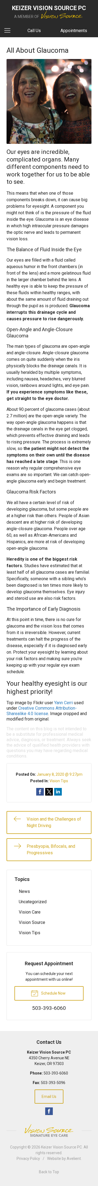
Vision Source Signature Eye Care (49, 1130)
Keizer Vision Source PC (61, 1147)
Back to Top (49, 1172)
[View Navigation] (9, 30)
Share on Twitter (49, 792)
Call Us (34, 30)
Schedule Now (53, 993)
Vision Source (32, 922)
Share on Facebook (40, 792)
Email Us (49, 1096)
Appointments (73, 30)
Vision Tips (59, 781)
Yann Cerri (63, 702)
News (24, 891)
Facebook (49, 1111)
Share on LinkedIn (58, 792)
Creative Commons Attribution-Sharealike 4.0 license (42, 711)
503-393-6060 (56, 1073)
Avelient (74, 1158)
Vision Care (30, 912)
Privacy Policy (28, 1158)
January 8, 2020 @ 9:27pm (59, 774)
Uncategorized (33, 901)
